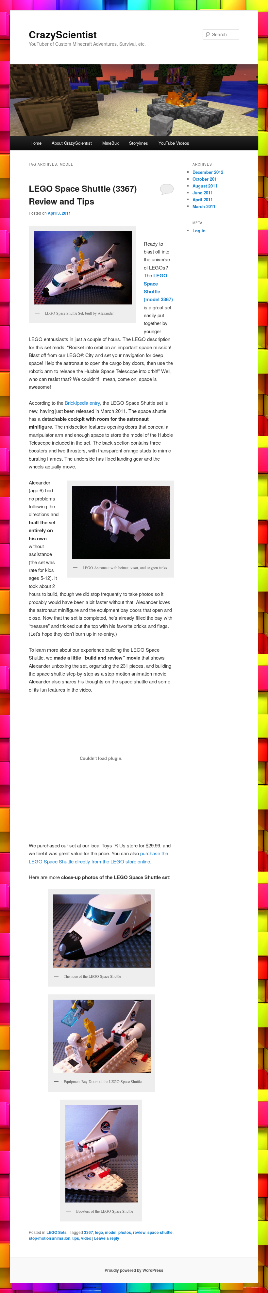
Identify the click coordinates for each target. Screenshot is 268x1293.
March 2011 (204, 206)
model (110, 1232)
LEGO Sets (56, 1232)
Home (36, 143)
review (139, 1232)
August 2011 (205, 186)
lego (99, 1232)
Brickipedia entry (82, 402)
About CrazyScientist (72, 143)
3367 (88, 1232)
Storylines (138, 143)
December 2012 (208, 172)
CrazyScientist (63, 34)
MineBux (110, 143)
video (86, 1238)
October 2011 (206, 179)
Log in (199, 230)
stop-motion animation (49, 1238)
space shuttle (160, 1232)
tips (75, 1238)
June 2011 (203, 192)
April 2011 (203, 199)
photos (124, 1232)
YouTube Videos (174, 143)
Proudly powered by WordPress (134, 1270)
